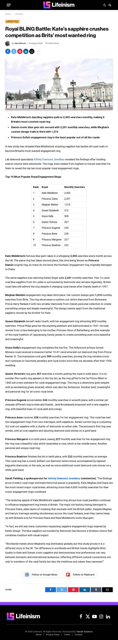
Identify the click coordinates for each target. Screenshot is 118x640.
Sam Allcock (20, 43)
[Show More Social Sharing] (37, 51)
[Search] (109, 5)
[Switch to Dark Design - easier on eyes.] (105, 5)
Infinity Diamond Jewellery (49, 159)
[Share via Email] (31, 51)
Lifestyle (12, 21)
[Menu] (9, 5)
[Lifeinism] (59, 5)
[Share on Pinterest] (19, 51)
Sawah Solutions (85, 631)
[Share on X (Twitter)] (13, 51)
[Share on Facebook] (7, 51)
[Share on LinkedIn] (25, 51)
